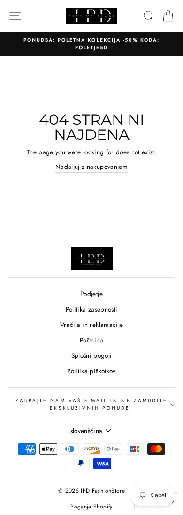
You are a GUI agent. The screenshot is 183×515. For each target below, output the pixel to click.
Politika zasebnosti (91, 309)
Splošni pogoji (91, 355)
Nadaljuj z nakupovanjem (91, 166)
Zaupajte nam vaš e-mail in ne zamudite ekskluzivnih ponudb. (91, 404)
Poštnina (91, 340)
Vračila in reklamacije (91, 324)
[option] (91, 44)
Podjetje (91, 293)
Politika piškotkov (91, 371)
